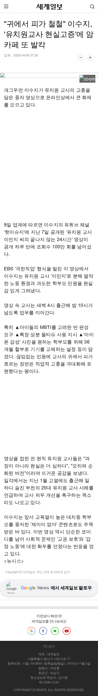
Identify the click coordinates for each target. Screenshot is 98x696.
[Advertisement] (49, 164)
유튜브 (67, 631)
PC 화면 (49, 646)
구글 (31, 631)
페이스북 (43, 631)
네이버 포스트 (55, 631)
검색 (92, 6)
